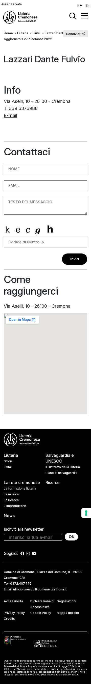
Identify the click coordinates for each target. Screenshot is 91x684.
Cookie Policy (40, 613)
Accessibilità (13, 601)
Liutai (36, 33)
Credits (9, 618)
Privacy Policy (14, 613)
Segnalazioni (66, 601)
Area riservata (11, 4)
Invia (74, 259)
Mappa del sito (68, 613)
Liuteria (22, 33)
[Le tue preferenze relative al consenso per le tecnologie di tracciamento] (86, 513)
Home (8, 33)
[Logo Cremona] (15, 640)
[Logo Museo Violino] (45, 643)
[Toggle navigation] (84, 15)
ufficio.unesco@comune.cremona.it (39, 589)
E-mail (10, 115)
